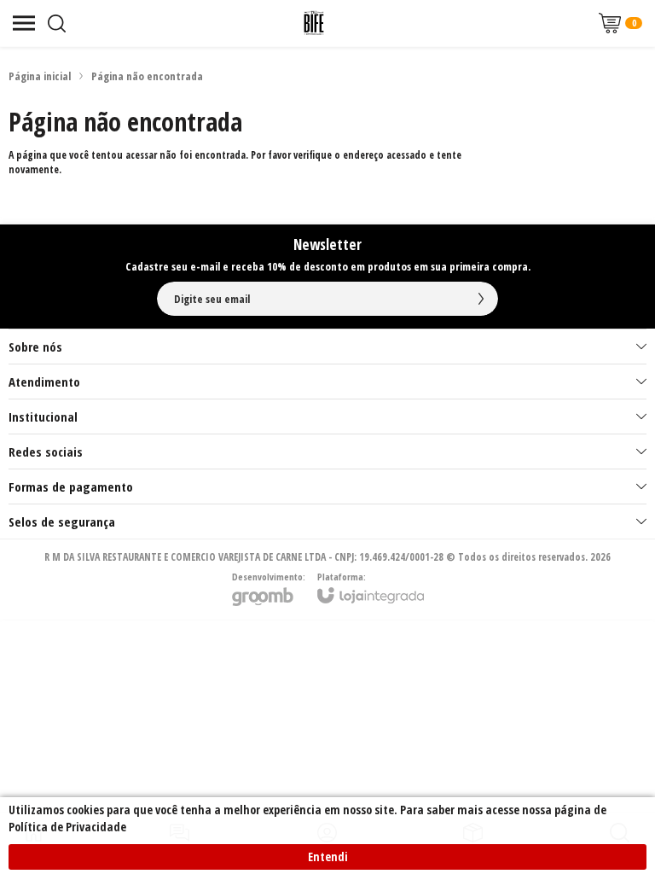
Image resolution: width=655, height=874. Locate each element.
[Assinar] (481, 299)
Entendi (328, 856)
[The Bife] (314, 23)
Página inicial (40, 76)
